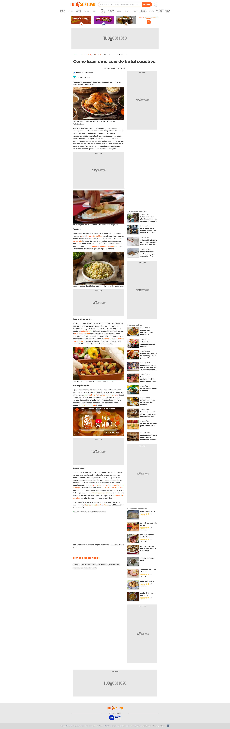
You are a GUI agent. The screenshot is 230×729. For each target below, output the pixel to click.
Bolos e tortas (78, 11)
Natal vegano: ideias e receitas (148, 390)
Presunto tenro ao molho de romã (147, 536)
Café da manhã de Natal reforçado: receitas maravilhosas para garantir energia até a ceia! (148, 402)
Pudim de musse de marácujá (147, 594)
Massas (127, 11)
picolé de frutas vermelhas (100, 485)
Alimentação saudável (89, 568)
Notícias (70, 11)
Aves (94, 11)
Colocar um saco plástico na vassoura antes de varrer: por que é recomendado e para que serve (148, 219)
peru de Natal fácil (92, 395)
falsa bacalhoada (88, 405)
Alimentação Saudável (159, 11)
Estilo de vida (77, 568)
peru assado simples (109, 395)
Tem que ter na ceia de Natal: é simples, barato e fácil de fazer (148, 414)
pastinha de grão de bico (91, 236)
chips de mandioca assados (103, 246)
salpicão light (86, 331)
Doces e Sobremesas (143, 11)
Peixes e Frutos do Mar (103, 11)
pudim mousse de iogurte (101, 493)
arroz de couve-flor (82, 333)
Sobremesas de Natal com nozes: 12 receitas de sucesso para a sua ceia (148, 437)
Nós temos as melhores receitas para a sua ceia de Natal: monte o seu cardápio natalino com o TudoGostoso (148, 379)
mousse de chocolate (114, 488)
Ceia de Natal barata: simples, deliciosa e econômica (146, 332)
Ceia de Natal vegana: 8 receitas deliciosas (147, 344)
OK (168, 726)
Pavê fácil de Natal (147, 511)
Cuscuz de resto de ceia (147, 559)
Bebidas (135, 11)
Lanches (151, 11)
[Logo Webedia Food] (115, 717)
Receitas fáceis (99, 55)
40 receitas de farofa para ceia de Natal (148, 425)
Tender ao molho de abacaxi (148, 571)
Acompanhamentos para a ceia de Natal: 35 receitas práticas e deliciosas (148, 367)
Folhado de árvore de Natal (148, 524)
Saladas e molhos (111, 11)
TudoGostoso (76, 55)
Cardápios (91, 55)
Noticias (84, 55)
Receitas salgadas (114, 564)
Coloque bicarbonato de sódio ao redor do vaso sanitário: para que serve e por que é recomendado (148, 242)
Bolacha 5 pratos (147, 581)
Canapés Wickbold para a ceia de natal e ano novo (148, 548)
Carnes (86, 11)
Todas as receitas (167, 11)
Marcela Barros (85, 77)
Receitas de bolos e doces (89, 564)
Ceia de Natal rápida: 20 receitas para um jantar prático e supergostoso (148, 356)
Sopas (119, 11)
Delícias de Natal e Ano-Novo (96, 505)
